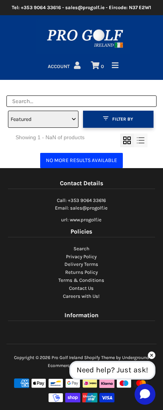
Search (81, 248)
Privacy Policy (81, 256)
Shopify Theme (99, 357)
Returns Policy (81, 272)
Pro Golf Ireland (67, 357)
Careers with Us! (81, 296)
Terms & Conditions (81, 280)
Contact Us (81, 288)
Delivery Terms (81, 264)
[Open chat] (145, 394)
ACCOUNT (59, 66)
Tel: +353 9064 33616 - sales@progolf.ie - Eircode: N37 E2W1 (81, 7)
